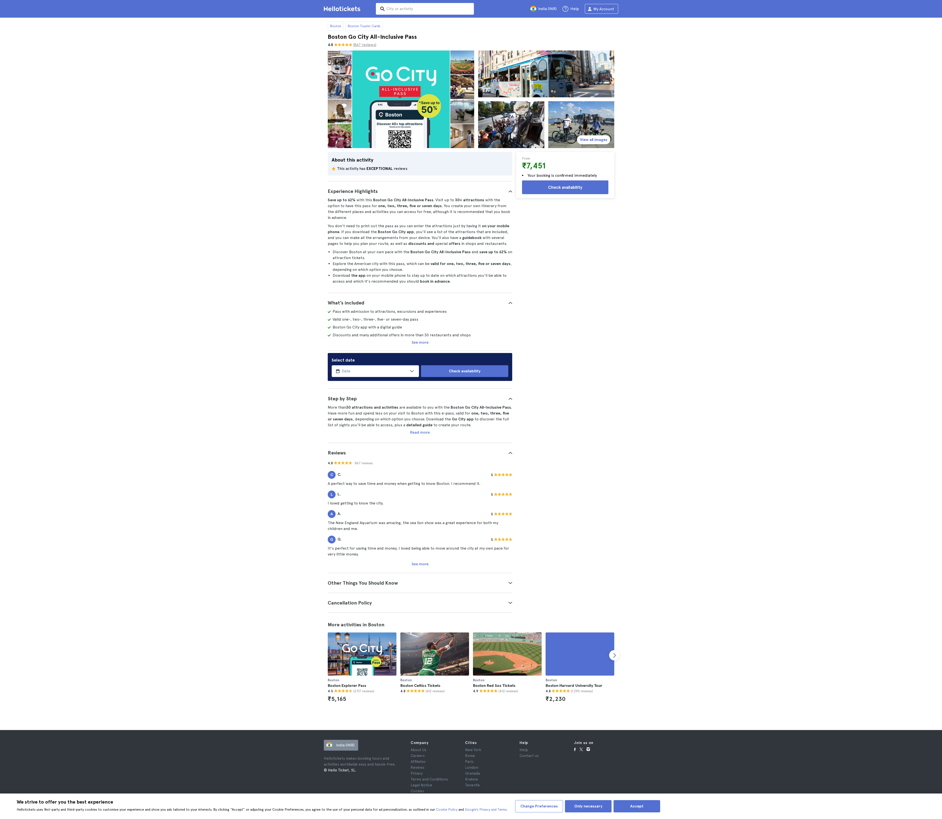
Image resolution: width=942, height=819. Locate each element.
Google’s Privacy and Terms (486, 809)
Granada (472, 773)
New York (473, 750)
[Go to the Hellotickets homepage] (343, 9)
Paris (469, 761)
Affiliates (418, 761)
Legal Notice (421, 785)
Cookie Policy (447, 809)
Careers (418, 756)
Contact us (529, 756)
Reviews (417, 767)
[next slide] (614, 655)
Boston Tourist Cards (364, 26)
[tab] (420, 191)
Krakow (471, 779)
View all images (593, 139)
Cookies (417, 791)
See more (420, 342)
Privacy (417, 773)
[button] (420, 191)
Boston (335, 26)
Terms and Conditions (429, 779)
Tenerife (472, 785)
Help (524, 750)
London (471, 767)
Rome (470, 756)
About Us (418, 750)
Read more (420, 432)
